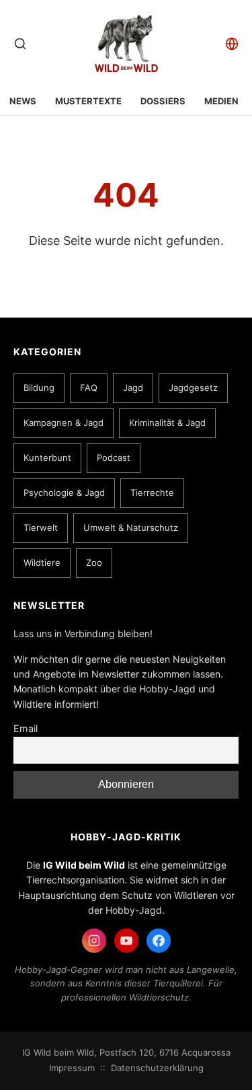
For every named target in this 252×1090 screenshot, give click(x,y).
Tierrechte (152, 492)
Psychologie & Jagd (64, 492)
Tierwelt (41, 527)
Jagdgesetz (193, 387)
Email (25, 728)
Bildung (39, 387)
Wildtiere (42, 562)
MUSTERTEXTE (88, 101)
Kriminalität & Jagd (167, 422)
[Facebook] (158, 941)
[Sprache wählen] (232, 43)
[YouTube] (126, 941)
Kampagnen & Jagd (63, 422)
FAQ (88, 387)
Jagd (133, 387)
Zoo (94, 562)
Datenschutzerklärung (157, 1067)
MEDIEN (221, 101)
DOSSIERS (162, 101)
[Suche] (20, 43)
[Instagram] (94, 941)
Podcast (113, 457)
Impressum (72, 1067)
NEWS (22, 101)
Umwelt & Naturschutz (130, 527)
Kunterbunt (47, 457)
